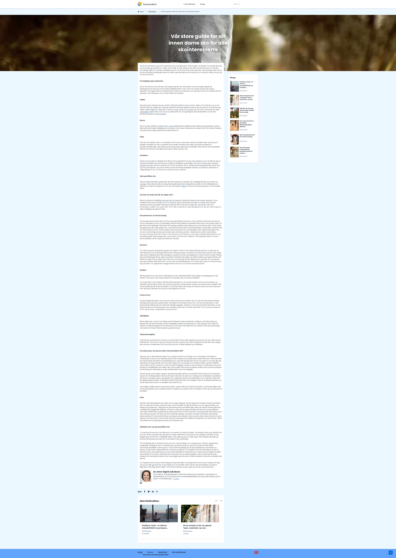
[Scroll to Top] (391, 553)
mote (176, 110)
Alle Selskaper (189, 4)
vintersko (143, 184)
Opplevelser (162, 552)
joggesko (143, 165)
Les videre (176, 478)
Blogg (202, 4)
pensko (190, 110)
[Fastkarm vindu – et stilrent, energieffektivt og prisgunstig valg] (159, 513)
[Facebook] (143, 492)
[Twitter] (148, 492)
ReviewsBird (161, 114)
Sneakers (202, 165)
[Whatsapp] (156, 492)
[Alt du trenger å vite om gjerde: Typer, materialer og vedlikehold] (200, 513)
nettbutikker (144, 112)
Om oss (150, 552)
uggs (170, 126)
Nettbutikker (152, 11)
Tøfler (184, 186)
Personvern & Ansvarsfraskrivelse (155, 555)
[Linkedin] (152, 492)
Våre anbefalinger (179, 552)
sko (158, 66)
